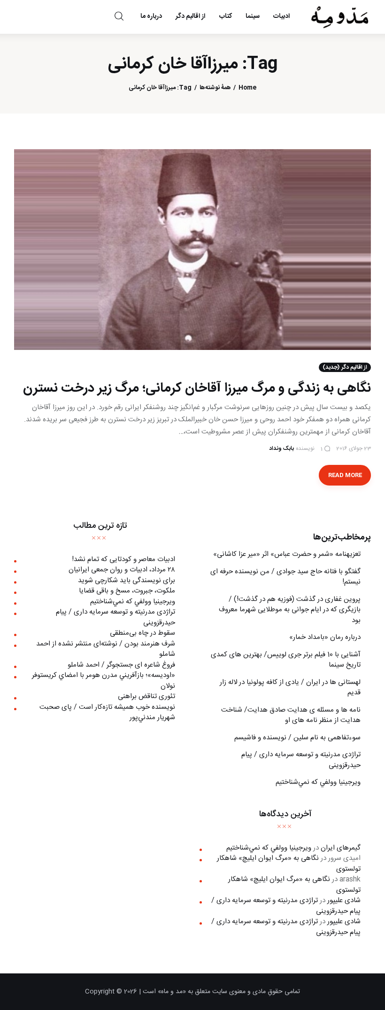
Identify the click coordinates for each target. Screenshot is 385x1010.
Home (247, 88)
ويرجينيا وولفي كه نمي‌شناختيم (318, 782)
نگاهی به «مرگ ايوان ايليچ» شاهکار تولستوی (289, 863)
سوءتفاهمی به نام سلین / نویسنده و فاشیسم (297, 738)
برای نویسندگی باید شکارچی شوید (126, 580)
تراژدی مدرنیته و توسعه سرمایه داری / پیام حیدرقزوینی (301, 760)
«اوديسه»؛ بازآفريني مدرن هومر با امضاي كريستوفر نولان (103, 680)
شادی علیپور (344, 900)
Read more (345, 475)
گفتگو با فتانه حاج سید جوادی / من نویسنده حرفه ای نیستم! (285, 577)
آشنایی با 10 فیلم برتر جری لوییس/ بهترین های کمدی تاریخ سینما (286, 660)
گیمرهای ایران (341, 848)
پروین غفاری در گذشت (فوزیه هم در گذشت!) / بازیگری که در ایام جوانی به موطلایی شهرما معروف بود (290, 609)
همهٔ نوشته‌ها (215, 88)
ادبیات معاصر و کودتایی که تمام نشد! (123, 559)
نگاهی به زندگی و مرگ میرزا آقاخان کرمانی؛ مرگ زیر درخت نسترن (197, 388)
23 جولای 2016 (353, 448)
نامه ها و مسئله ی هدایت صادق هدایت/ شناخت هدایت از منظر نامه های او (291, 715)
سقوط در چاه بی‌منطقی (142, 633)
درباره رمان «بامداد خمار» (325, 637)
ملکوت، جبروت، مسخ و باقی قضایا (127, 591)
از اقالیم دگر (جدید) (345, 367)
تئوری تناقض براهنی (146, 696)
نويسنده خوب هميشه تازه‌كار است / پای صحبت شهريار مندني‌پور (107, 712)
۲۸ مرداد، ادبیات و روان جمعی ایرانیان (122, 570)
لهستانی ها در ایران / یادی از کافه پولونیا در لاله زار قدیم (290, 687)
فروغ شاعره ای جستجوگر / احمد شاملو (121, 665)
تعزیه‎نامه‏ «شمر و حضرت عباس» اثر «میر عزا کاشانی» (287, 554)
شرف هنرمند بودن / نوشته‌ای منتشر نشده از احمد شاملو (105, 649)
